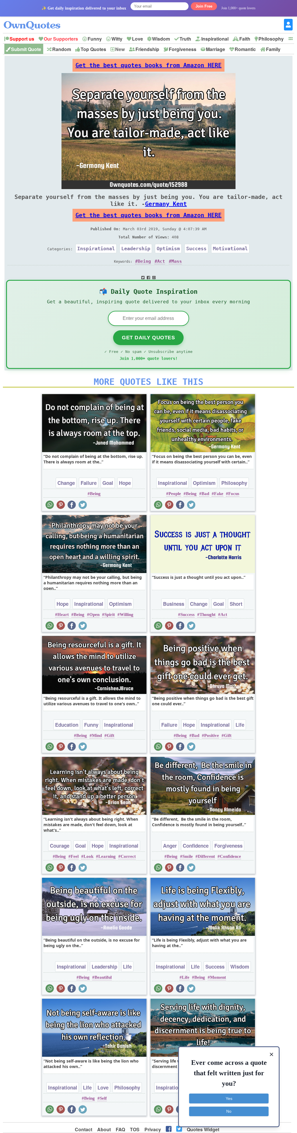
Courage (59, 845)
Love (137, 38)
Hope (125, 482)
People (175, 493)
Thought (207, 614)
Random (61, 49)
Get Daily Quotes (148, 337)
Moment (218, 977)
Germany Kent (166, 203)
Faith (244, 38)
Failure (89, 482)
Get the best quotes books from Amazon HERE (148, 65)
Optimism (168, 248)
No (228, 1111)
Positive (211, 735)
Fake (218, 493)
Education (66, 724)
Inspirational (215, 38)
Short (236, 603)
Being (144, 261)
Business (173, 603)
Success (196, 248)
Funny (95, 38)
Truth (185, 38)
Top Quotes (93, 49)
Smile (187, 856)
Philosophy (271, 38)
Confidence (196, 845)
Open (94, 614)
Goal (107, 482)
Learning (107, 856)
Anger (170, 845)
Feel (75, 856)
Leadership (135, 248)
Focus (233, 493)
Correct (128, 856)
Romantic (245, 49)
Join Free (203, 6)
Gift (110, 735)
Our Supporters (61, 38)
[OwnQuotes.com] (35, 20)
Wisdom (161, 38)
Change (66, 482)
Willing (126, 614)
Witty (116, 38)
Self (103, 1098)
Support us (22, 38)
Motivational (230, 248)
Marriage (215, 49)
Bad (205, 493)
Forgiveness (182, 49)
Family (273, 49)
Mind (97, 735)
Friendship (147, 49)
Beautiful (103, 977)
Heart (63, 614)
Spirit (109, 614)
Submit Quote (26, 49)
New (120, 49)
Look (88, 856)
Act (161, 261)
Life (240, 724)
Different (206, 856)
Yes (229, 1098)
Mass (176, 261)
